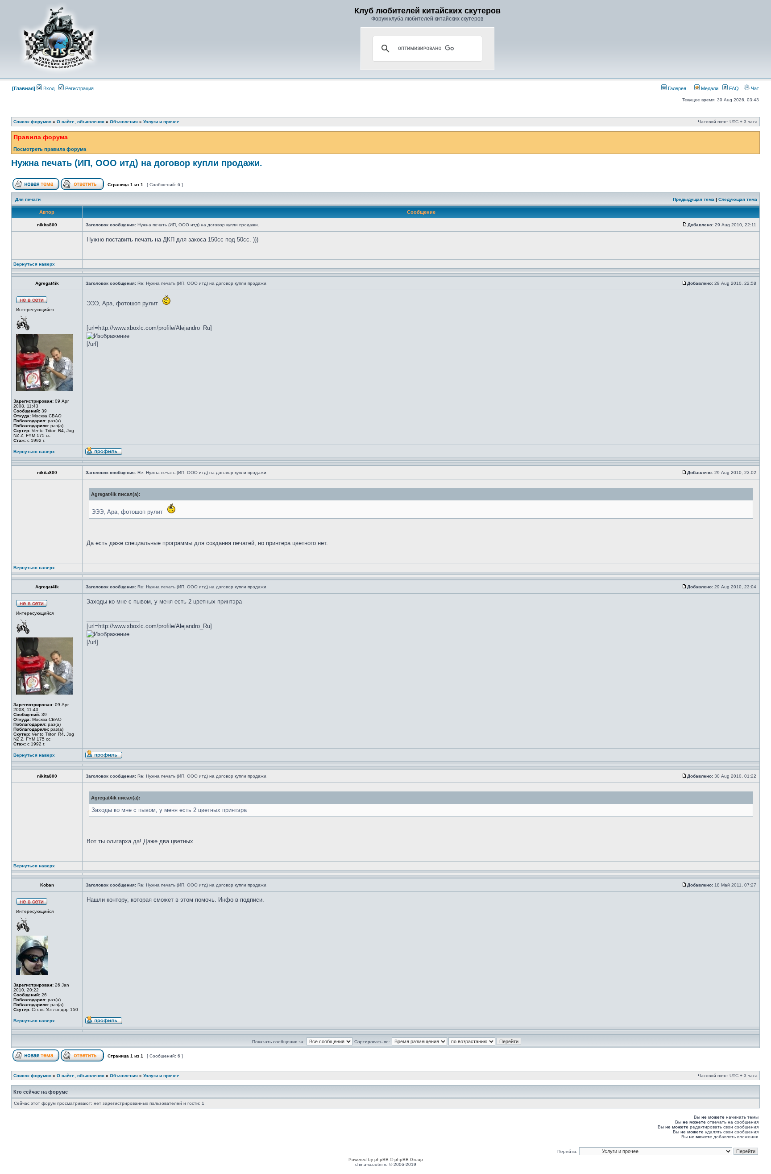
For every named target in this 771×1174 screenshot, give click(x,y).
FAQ (733, 88)
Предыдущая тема (693, 199)
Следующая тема (737, 199)
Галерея (676, 88)
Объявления (124, 121)
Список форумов (32, 121)
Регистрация (79, 88)
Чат (754, 88)
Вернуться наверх (34, 264)
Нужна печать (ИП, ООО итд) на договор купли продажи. (136, 163)
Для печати (28, 199)
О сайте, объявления (80, 121)
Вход (48, 88)
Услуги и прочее (161, 121)
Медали (709, 88)
